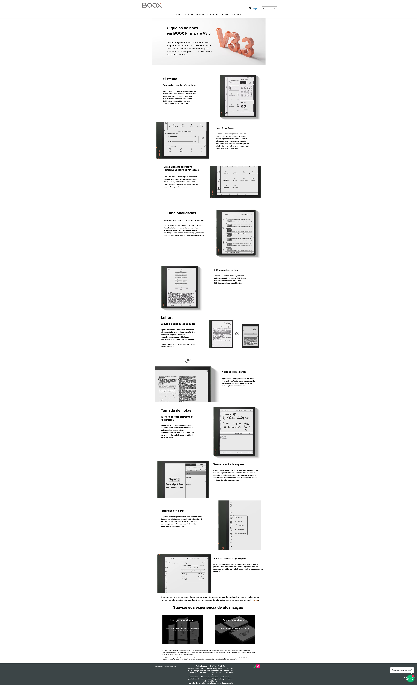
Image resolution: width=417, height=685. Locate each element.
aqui (256, 600)
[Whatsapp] (254, 666)
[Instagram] (258, 666)
